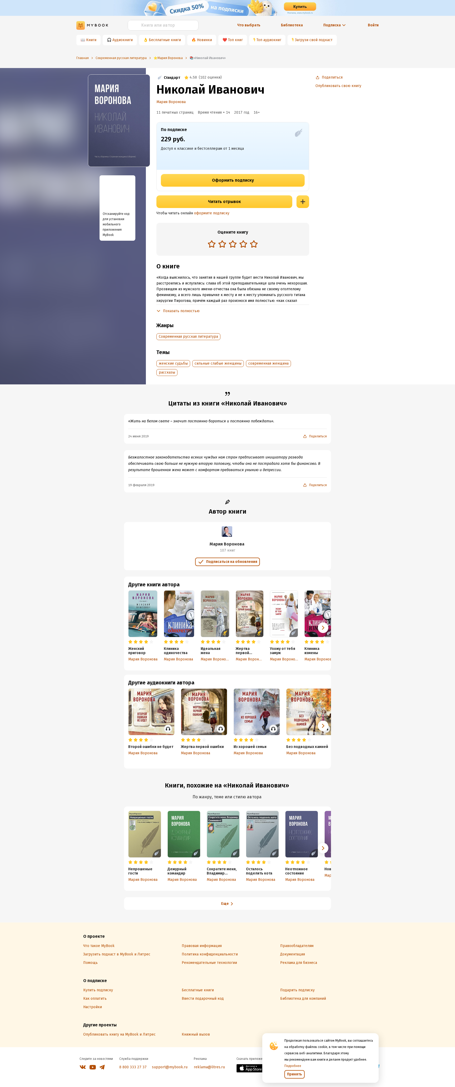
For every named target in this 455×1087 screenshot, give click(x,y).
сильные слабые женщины (218, 363)
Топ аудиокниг (268, 40)
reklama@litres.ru (209, 1067)
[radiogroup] (232, 244)
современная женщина (268, 363)
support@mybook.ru (169, 1067)
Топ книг (235, 40)
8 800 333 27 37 (133, 1067)
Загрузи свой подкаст (314, 40)
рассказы (167, 372)
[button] (323, 627)
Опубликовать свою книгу (338, 86)
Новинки (204, 40)
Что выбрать (248, 25)
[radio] (211, 244)
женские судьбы (173, 363)
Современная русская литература (188, 336)
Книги (91, 40)
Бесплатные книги (165, 40)
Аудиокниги (122, 40)
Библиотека (292, 25)
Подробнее (292, 1066)
